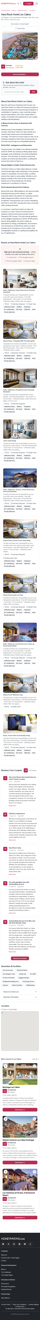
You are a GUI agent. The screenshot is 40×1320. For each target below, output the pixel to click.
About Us (4, 1255)
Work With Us (5, 1298)
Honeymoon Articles (8, 1280)
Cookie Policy (20, 1306)
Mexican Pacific (22, 10)
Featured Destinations (8, 1265)
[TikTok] (30, 1244)
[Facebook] (3, 1244)
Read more (12, 805)
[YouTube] (25, 1244)
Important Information (11, 997)
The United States (7, 1275)
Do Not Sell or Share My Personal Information (20, 1308)
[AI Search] (19, 4)
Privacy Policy (5, 1304)
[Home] (13, 1238)
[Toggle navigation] (36, 3)
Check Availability (19, 74)
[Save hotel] (34, 1066)
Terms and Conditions (19, 1304)
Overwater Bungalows (8, 1286)
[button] (20, 254)
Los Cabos (32, 10)
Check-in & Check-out (11, 992)
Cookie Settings (33, 1304)
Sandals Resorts (6, 1289)
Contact (3, 1260)
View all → (35, 1059)
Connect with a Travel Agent (10, 1258)
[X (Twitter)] (8, 1244)
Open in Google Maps (10, 1009)
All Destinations (5, 10)
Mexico (14, 10)
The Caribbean (6, 1272)
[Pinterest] (19, 1244)
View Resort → (20, 1110)
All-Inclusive (5, 1283)
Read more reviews (20, 958)
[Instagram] (14, 1244)
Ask (33, 92)
